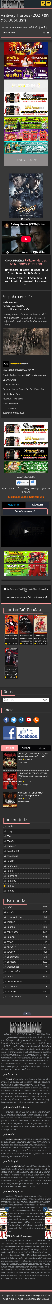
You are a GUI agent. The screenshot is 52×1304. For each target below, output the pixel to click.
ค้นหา (45, 700)
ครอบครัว (11, 947)
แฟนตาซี (11, 952)
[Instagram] (21, 720)
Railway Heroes (35, 278)
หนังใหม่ (10, 886)
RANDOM (10, 748)
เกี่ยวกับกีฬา (12, 987)
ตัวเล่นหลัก (14, 505)
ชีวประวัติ (11, 922)
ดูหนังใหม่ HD (13, 851)
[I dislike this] (33, 483)
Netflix (10, 826)
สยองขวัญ (11, 962)
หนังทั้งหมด (12, 866)
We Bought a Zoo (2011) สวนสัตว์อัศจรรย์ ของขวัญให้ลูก (27, 590)
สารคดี (10, 942)
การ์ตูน (10, 831)
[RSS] (36, 720)
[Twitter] (14, 720)
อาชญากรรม (12, 932)
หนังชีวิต (36, 270)
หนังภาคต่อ (12, 876)
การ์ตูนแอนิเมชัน (14, 917)
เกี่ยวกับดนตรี (13, 967)
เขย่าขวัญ (11, 992)
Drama (11, 278)
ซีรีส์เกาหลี (11, 846)
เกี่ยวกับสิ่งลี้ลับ (14, 972)
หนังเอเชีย (22, 273)
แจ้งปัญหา (37, 505)
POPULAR (26, 748)
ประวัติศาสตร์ (9, 32)
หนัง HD (25, 270)
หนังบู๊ (9, 907)
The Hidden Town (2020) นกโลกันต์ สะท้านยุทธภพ (25, 597)
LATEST (42, 748)
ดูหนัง (14, 281)
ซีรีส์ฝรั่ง (10, 841)
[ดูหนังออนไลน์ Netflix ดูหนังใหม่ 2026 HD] (12, 6)
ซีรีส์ (9, 836)
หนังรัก (10, 977)
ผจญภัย (10, 912)
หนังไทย (10, 891)
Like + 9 (25, 483)
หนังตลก (11, 927)
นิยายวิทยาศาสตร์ (15, 982)
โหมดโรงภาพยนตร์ (25, 511)
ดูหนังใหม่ (10, 1079)
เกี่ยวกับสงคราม (36, 273)
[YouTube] (28, 720)
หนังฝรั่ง (11, 871)
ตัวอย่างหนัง (12, 856)
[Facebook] (6, 720)
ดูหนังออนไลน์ (26, 281)
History (22, 278)
